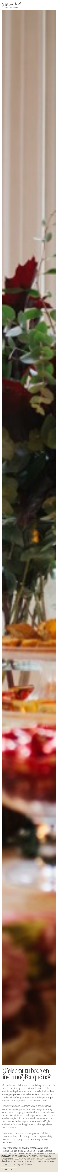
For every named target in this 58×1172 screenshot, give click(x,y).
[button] (53, 4)
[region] (29, 1163)
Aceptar (9, 1169)
